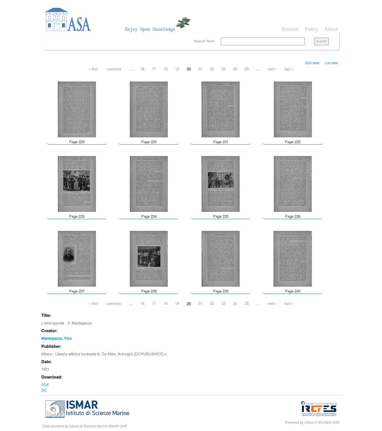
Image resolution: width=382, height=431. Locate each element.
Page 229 (76, 141)
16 (142, 68)
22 (212, 68)
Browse (290, 28)
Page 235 (220, 216)
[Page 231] (220, 108)
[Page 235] (220, 183)
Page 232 (292, 141)
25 (247, 68)
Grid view (312, 62)
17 (154, 68)
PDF (45, 384)
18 (166, 68)
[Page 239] (220, 258)
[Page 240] (292, 258)
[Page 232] (292, 108)
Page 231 (220, 141)
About (331, 28)
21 (200, 68)
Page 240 (292, 291)
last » (288, 68)
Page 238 (149, 291)
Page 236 (292, 216)
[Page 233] (77, 183)
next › (272, 68)
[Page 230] (148, 108)
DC (44, 390)
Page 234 (149, 216)
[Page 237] (77, 258)
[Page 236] (292, 183)
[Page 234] (148, 183)
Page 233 (76, 216)
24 (235, 68)
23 (223, 68)
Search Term (204, 41)
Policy (311, 28)
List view (331, 62)
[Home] (120, 19)
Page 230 (149, 141)
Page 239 (220, 291)
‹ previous (113, 68)
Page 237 (76, 291)
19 (177, 68)
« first (93, 68)
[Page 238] (148, 258)
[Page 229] (77, 108)
